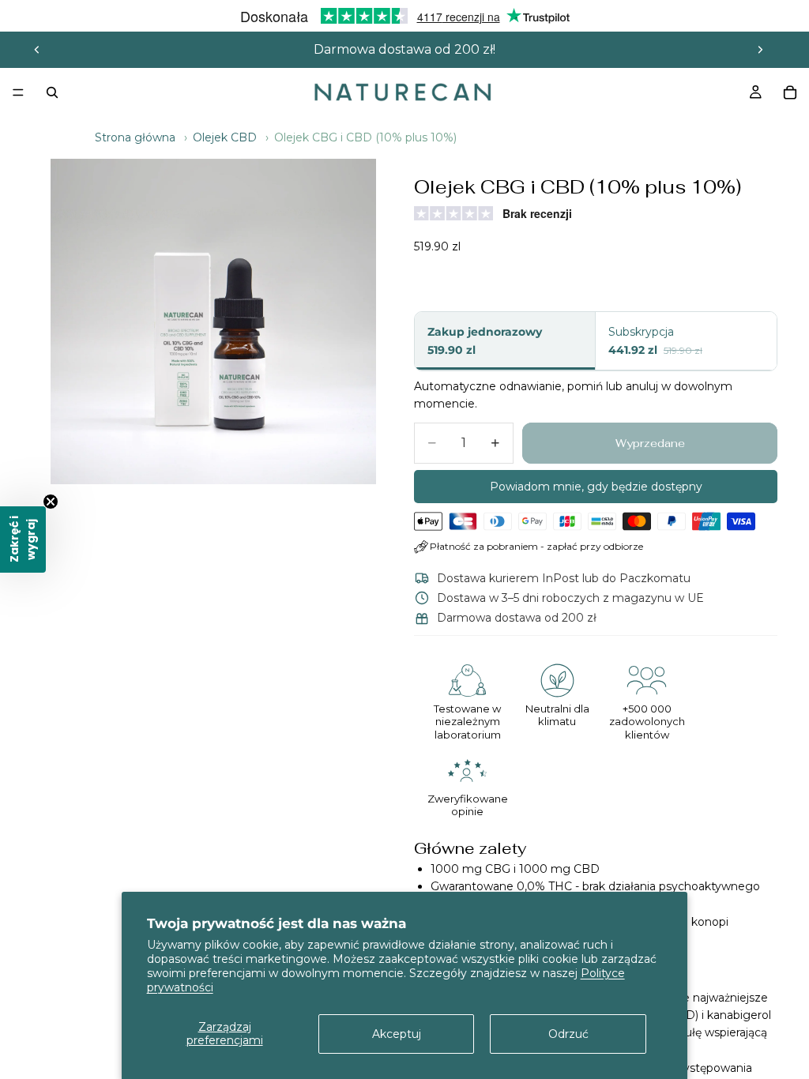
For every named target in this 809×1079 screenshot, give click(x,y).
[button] (23, 539)
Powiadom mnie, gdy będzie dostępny (596, 486)
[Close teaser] (50, 501)
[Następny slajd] (760, 49)
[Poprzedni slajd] (37, 49)
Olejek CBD (225, 137)
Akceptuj (396, 1034)
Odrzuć (568, 1034)
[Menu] (18, 92)
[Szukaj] (52, 92)
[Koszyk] (790, 92)
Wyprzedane (650, 443)
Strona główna (135, 137)
